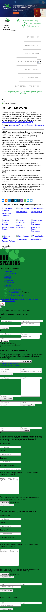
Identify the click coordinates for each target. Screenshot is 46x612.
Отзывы (7, 284)
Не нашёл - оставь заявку (9, 365)
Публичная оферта (31, 299)
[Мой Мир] (9, 200)
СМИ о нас (8, 278)
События (36, 70)
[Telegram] (31, 200)
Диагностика (20, 86)
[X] (12, 200)
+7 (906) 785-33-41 (27, 21)
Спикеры (30, 37)
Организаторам (10, 273)
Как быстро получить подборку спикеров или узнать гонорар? (23, 92)
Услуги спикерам (31, 53)
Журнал (7, 275)
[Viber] (21, 200)
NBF (22, 78)
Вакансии (8, 286)
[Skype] (28, 200)
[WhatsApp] (25, 200)
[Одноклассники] (6, 200)
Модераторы (13, 125)
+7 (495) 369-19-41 (34, 23)
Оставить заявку (6, 374)
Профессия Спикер (32, 45)
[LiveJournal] (18, 200)
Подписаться (26, 361)
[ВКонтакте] (3, 200)
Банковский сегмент (26, 125)
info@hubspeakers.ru (33, 26)
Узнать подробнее (28, 405)
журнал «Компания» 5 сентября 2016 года (17, 122)
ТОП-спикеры (25, 70)
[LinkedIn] (15, 200)
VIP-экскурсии (34, 86)
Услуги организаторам (27, 61)
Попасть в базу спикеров (9, 363)
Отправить (4, 328)
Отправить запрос (7, 505)
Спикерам (8, 271)
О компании (33, 78)
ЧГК (38, 37)
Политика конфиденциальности (12, 299)
